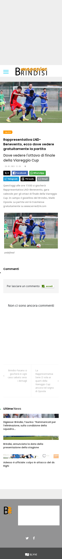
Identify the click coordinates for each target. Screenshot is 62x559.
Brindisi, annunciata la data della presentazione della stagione (23, 445)
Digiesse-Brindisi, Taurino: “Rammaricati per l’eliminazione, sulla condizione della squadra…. (29, 425)
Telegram (12, 178)
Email (45, 178)
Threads (29, 178)
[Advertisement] (31, 32)
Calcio (8, 132)
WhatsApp (38, 173)
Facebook (21, 173)
